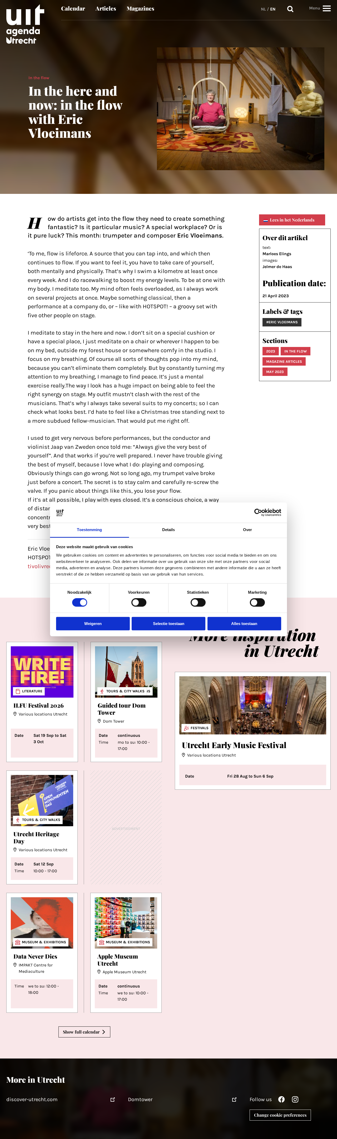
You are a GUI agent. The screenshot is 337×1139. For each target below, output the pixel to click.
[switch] (138, 602)
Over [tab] (247, 529)
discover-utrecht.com (32, 1099)
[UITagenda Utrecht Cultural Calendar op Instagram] (295, 1100)
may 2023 (275, 372)
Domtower (140, 1099)
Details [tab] (168, 529)
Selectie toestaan (168, 623)
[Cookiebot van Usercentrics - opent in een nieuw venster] (258, 513)
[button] (326, 8)
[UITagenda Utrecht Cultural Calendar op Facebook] (281, 1100)
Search (290, 9)
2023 (270, 351)
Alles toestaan (244, 623)
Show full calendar (81, 1032)
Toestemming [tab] (89, 529)
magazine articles (284, 361)
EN (272, 9)
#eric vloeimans (282, 322)
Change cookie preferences (280, 1115)
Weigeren (93, 623)
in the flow (295, 351)
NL (263, 9)
